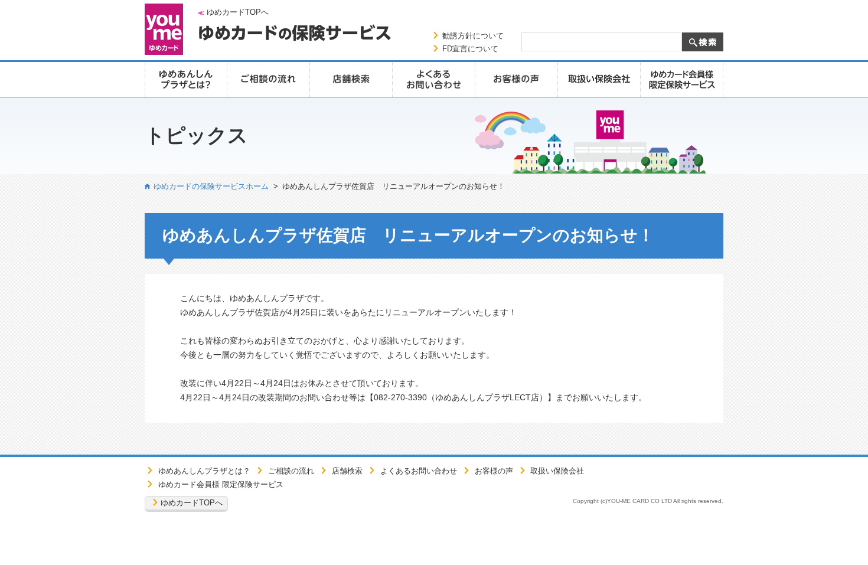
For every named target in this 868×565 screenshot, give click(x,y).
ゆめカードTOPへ (238, 12)
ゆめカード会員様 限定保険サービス (220, 484)
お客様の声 (494, 470)
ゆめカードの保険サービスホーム (211, 186)
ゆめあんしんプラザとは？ (204, 470)
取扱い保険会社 (557, 470)
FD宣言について (470, 48)
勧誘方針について (473, 35)
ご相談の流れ (291, 470)
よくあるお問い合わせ (418, 470)
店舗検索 (347, 470)
